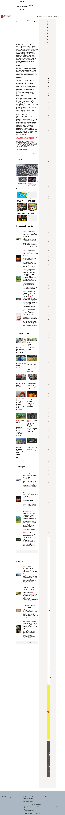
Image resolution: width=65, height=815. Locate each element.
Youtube (10, 802)
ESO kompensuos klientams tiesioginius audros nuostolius (29, 312)
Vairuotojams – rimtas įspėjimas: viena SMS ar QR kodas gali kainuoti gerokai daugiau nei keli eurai (30, 625)
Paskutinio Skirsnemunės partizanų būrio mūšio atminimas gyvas (32, 347)
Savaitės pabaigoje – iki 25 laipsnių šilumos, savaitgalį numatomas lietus (20, 452)
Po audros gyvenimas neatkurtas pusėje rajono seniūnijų (30, 253)
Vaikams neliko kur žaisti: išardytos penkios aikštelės (31, 368)
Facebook (5, 802)
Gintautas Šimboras (22, 20)
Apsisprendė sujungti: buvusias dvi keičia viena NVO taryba (30, 234)
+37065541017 (6, 799)
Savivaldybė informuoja (29, 381)
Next (45, 778)
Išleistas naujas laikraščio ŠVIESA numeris (21, 385)
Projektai (29, 342)
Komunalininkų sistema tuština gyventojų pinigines (48, 377)
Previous (49, 778)
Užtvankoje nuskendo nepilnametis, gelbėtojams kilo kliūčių (30, 570)
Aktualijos (24, 231)
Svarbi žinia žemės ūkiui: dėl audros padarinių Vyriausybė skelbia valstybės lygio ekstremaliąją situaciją (30, 274)
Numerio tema (29, 362)
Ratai (28, 619)
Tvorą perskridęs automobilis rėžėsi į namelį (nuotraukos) (48, 216)
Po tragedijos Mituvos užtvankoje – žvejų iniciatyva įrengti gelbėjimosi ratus (20, 406)
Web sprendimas (59, 806)
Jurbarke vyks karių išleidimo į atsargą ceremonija (29, 294)
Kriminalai (24, 566)
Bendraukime (18, 399)
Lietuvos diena (29, 421)
